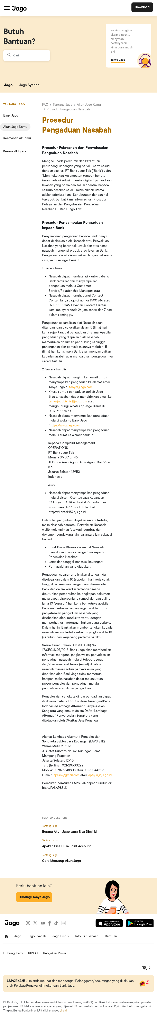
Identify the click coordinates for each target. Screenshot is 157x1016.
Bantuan (111, 936)
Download (142, 7)
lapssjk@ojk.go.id (99, 775)
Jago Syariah (29, 84)
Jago (8, 84)
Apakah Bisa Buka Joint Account (66, 846)
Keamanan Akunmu (17, 138)
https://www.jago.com (65, 425)
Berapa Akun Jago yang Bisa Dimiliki (69, 831)
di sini (63, 1011)
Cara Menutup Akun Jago (61, 861)
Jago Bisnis (61, 936)
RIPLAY (33, 953)
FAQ (45, 104)
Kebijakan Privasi (55, 953)
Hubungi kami (13, 953)
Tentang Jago (62, 104)
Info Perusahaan (86, 936)
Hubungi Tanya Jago (34, 897)
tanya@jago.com (81, 387)
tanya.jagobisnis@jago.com (68, 401)
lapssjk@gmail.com (66, 775)
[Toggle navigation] (7, 8)
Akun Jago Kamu (15, 127)
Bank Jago (10, 115)
